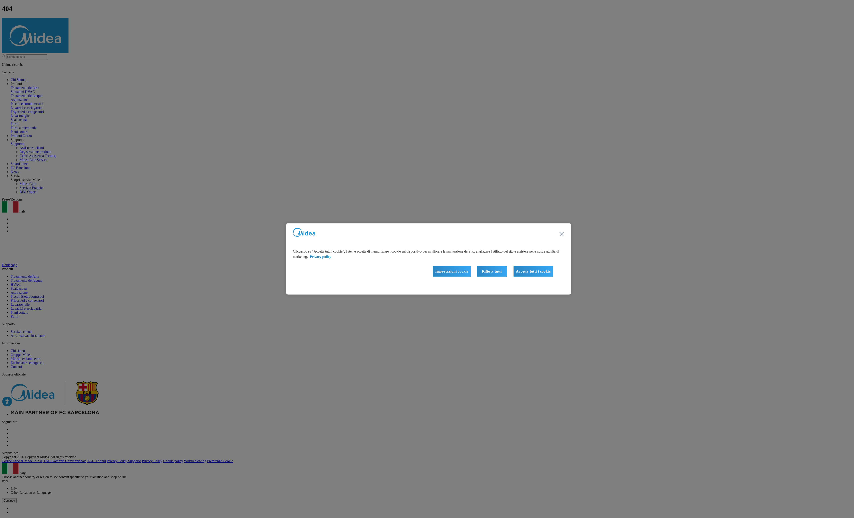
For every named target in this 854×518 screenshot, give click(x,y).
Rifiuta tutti (492, 271)
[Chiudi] (561, 234)
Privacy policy (320, 257)
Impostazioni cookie (451, 271)
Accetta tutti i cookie (533, 271)
